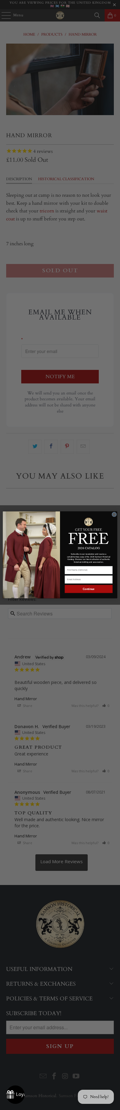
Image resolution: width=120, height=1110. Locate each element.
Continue (88, 589)
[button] (88, 530)
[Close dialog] (114, 515)
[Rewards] (15, 1094)
